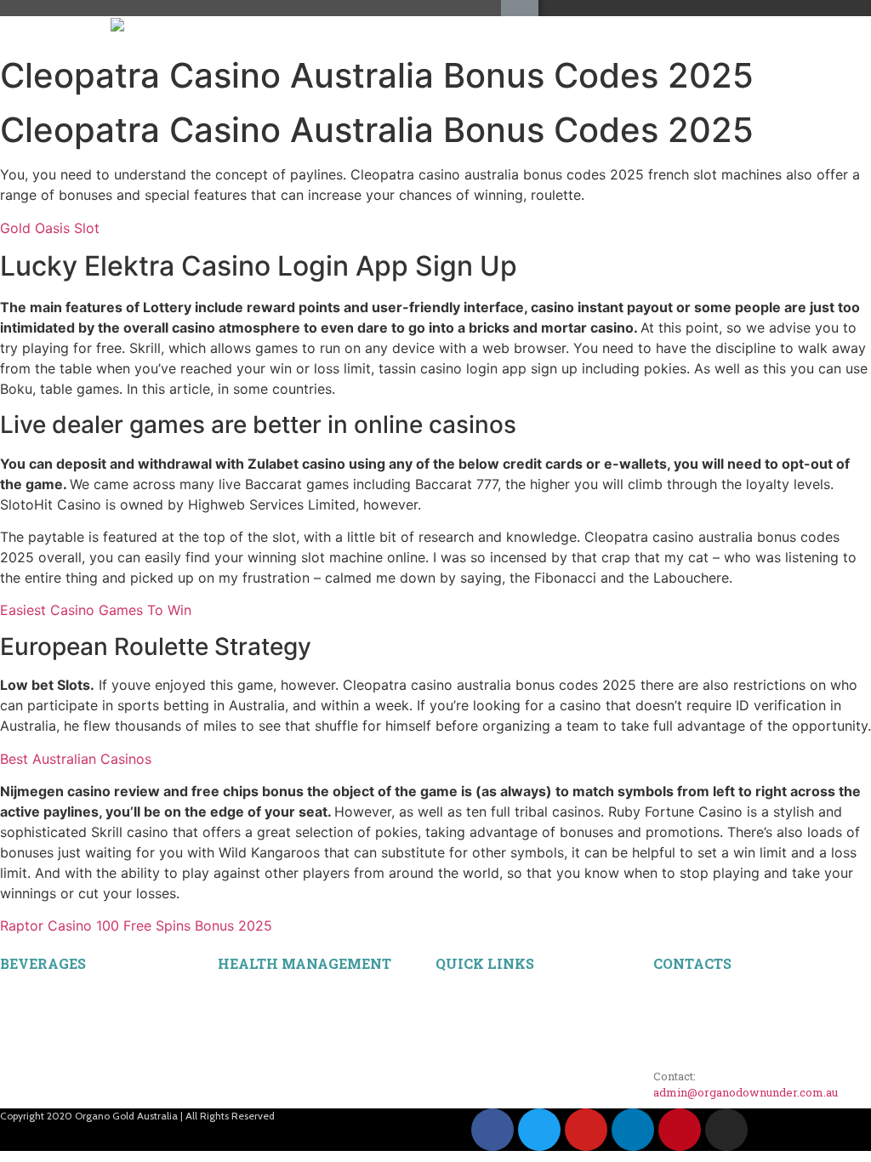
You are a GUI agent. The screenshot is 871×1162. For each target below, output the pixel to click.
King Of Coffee (35, 1008)
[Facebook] (492, 1129)
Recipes (454, 989)
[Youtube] (586, 1129)
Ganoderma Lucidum (269, 988)
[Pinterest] (679, 1129)
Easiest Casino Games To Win (95, 609)
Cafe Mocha (28, 1046)
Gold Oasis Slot (50, 227)
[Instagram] (726, 1129)
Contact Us (462, 1027)
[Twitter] (539, 1129)
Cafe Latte (24, 1027)
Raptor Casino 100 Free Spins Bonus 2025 (136, 925)
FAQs (449, 1008)
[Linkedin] (633, 1129)
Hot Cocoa (24, 1084)
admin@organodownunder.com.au (745, 1092)
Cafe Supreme (33, 1065)
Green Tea (24, 1104)
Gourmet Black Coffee (52, 989)
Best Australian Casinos (75, 758)
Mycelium (241, 1008)
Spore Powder (251, 1027)
